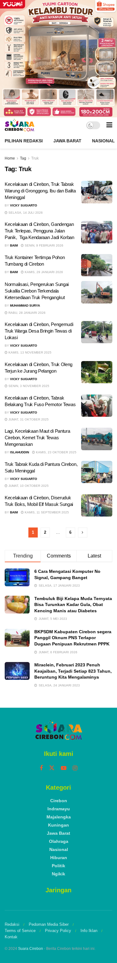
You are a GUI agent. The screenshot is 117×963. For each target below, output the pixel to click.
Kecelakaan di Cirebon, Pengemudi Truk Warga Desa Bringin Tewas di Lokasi (39, 331)
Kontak (11, 937)
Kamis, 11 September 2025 (46, 512)
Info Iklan (88, 930)
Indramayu (58, 808)
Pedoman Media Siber (49, 924)
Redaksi (12, 924)
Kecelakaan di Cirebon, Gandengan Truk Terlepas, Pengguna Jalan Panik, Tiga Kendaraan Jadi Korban (39, 231)
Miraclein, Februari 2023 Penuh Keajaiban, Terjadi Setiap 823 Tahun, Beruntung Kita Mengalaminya (73, 671)
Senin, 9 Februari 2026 (43, 245)
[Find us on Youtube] (63, 768)
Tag (23, 158)
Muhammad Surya (25, 305)
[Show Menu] (109, 125)
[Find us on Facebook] (41, 768)
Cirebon (58, 800)
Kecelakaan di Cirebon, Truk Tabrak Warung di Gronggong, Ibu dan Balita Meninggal (40, 190)
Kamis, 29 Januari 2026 (43, 272)
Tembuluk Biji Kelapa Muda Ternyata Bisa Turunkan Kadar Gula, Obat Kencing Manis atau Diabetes (73, 604)
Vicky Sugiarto (23, 205)
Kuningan (58, 825)
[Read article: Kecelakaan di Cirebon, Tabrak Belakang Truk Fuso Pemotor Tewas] (96, 406)
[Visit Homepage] (19, 125)
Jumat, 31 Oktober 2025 (28, 419)
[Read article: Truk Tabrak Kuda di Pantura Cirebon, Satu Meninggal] (96, 472)
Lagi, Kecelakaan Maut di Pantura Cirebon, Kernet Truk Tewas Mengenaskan (37, 437)
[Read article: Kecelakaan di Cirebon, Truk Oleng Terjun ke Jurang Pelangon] (96, 372)
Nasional (103, 140)
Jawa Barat (67, 140)
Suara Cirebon (30, 948)
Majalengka (58, 816)
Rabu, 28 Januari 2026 (26, 312)
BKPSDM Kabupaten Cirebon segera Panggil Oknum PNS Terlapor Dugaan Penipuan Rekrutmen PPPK (72, 637)
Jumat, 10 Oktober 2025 (28, 485)
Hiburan (58, 857)
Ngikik (58, 873)
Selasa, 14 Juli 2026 (25, 212)
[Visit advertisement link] (58, 58)
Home (10, 158)
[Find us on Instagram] (75, 768)
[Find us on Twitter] (52, 768)
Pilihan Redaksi (24, 140)
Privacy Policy (58, 930)
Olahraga (58, 841)
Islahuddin (19, 452)
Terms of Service (20, 930)
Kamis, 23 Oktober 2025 (55, 452)
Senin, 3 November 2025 (28, 386)
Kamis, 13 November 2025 (29, 352)
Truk (35, 158)
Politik (58, 865)
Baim (14, 245)
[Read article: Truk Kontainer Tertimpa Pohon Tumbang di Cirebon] (96, 265)
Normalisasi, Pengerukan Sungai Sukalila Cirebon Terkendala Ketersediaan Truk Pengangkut (37, 291)
